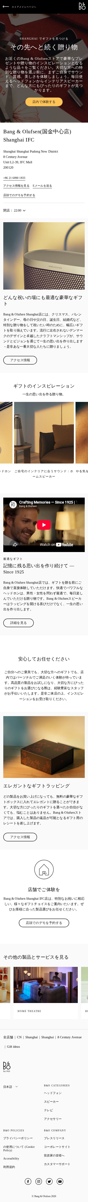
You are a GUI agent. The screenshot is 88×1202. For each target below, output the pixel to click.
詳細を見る (22, 623)
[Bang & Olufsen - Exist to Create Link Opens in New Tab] (82, 8)
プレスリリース (64, 1138)
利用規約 (23, 1167)
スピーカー (64, 1101)
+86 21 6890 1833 (14, 177)
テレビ (63, 1110)
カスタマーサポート (64, 1164)
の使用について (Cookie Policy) (22, 1148)
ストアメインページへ (24, 7)
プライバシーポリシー (23, 1138)
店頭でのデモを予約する (19, 195)
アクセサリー (64, 1118)
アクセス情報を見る (16, 185)
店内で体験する (47, 102)
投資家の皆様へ (64, 1155)
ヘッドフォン (64, 1093)
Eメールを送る (42, 185)
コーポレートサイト (64, 1146)
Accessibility (23, 1158)
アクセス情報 (23, 361)
